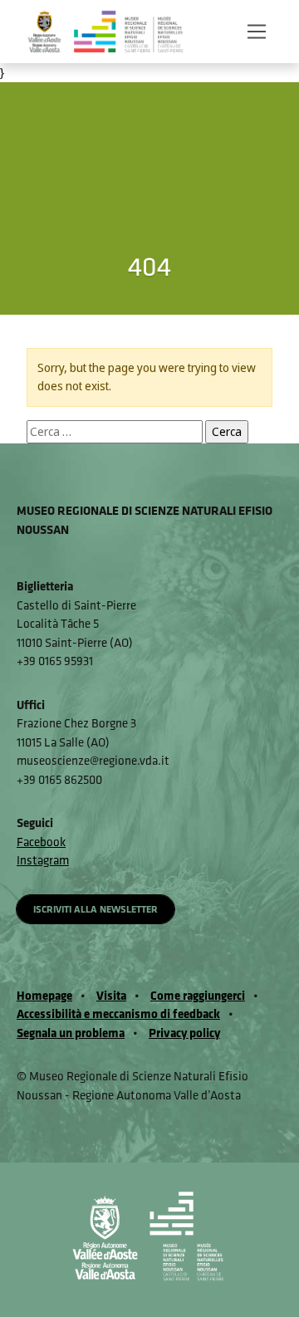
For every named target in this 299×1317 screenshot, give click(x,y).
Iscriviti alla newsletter (95, 909)
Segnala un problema (71, 1032)
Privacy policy (184, 1032)
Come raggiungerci (197, 995)
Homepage (44, 995)
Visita (111, 995)
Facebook (41, 841)
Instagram (43, 860)
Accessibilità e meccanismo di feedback (118, 1013)
